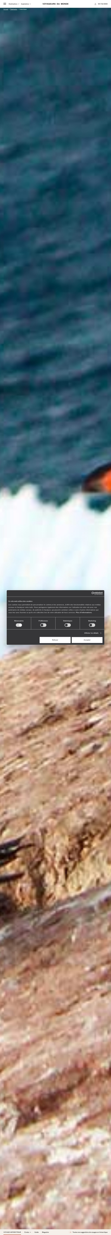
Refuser (55, 640)
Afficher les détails (91, 633)
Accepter (87, 640)
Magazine (45, 1232)
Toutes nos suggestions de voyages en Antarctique (90, 1232)
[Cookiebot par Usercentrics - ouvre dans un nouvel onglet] (93, 593)
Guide (36, 1232)
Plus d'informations (84, 612)
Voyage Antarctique (12, 1232)
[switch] (43, 625)
